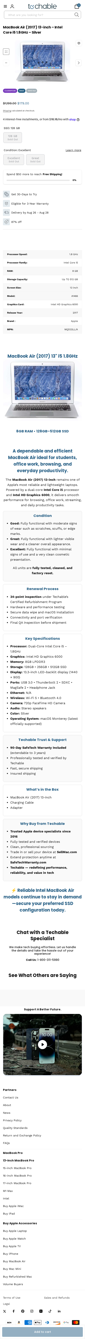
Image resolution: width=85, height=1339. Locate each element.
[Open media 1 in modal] (42, 63)
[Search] (76, 15)
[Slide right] (78, 63)
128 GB (13, 137)
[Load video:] (42, 1044)
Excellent (14, 159)
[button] (5, 6)
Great (35, 159)
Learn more (73, 150)
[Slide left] (6, 63)
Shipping (7, 111)
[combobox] (42, 15)
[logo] (42, 6)
